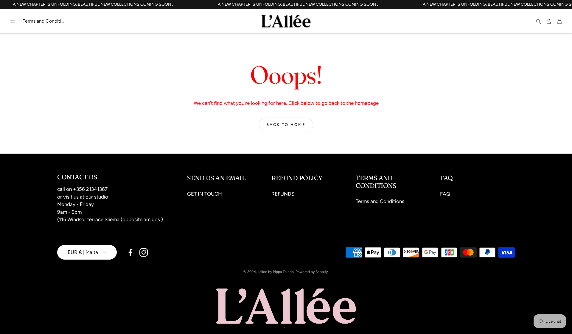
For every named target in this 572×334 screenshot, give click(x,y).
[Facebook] (130, 252)
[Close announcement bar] (566, 4)
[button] (12, 21)
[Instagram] (143, 252)
